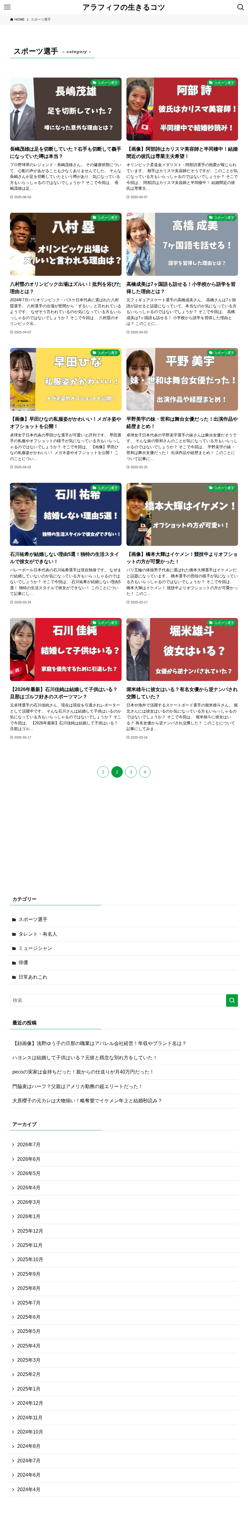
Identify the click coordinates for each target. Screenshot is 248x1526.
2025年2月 (29, 1374)
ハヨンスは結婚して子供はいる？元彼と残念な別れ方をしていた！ (85, 1057)
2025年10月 (30, 1259)
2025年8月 (29, 1288)
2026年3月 (29, 1202)
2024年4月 (29, 1489)
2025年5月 (29, 1331)
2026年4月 (29, 1187)
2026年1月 (29, 1216)
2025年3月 (29, 1360)
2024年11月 (30, 1417)
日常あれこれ (32, 977)
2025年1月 (29, 1388)
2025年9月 (29, 1274)
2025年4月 (29, 1345)
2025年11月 (30, 1245)
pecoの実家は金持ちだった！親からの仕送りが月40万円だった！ (83, 1071)
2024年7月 (29, 1460)
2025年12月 (30, 1231)
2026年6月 (29, 1159)
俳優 (23, 962)
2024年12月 (30, 1403)
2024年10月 (30, 1431)
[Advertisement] (124, 840)
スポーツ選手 (32, 919)
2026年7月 (29, 1144)
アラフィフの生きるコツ (124, 7)
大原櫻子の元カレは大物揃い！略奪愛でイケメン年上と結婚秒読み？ (87, 1100)
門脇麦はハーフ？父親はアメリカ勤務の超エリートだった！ (77, 1086)
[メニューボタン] (7, 7)
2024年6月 (29, 1475)
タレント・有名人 (37, 934)
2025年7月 (29, 1302)
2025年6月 (29, 1317)
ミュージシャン (35, 948)
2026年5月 (29, 1173)
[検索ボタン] (240, 7)
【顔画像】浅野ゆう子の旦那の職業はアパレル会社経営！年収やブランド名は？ (99, 1043)
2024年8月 (29, 1446)
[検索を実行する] (232, 1000)
